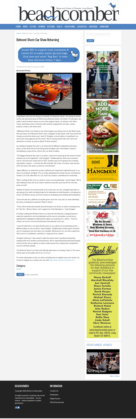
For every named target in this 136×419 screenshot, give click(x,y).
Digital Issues (55, 398)
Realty (59, 26)
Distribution (54, 395)
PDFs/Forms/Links (57, 402)
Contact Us (54, 391)
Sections (51, 26)
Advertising (70, 26)
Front (18, 26)
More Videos (115, 376)
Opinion (41, 26)
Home (18, 33)
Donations (104, 26)
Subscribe (93, 26)
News (25, 26)
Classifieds (82, 26)
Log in (20, 274)
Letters (33, 26)
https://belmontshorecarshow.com (61, 260)
